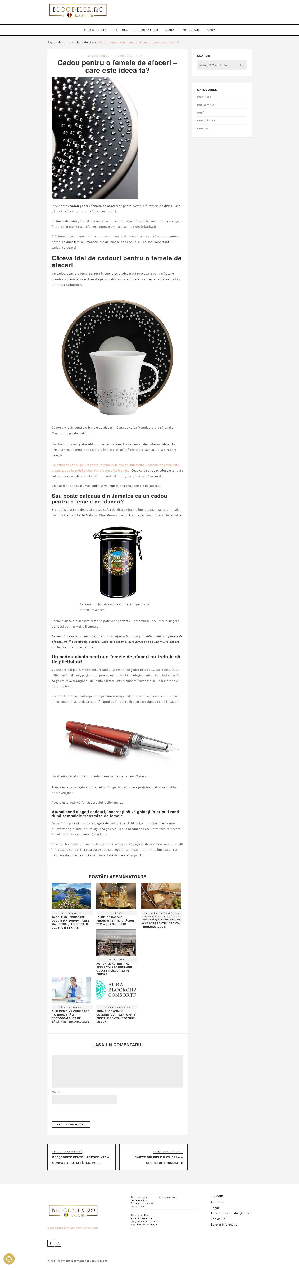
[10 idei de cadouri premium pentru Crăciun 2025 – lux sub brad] (116, 897)
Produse (121, 30)
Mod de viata (95, 30)
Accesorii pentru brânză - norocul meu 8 (160, 925)
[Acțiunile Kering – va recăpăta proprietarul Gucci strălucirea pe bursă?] (116, 943)
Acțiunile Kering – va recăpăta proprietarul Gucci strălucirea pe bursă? (114, 969)
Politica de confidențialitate (231, 1213)
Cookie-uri (218, 1219)
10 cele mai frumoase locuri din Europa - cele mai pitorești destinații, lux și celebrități (70, 922)
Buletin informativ (224, 1224)
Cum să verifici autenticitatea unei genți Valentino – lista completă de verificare (144, 1220)
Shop (211, 30)
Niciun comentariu (128, 55)
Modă (170, 30)
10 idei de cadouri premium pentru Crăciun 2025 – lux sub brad (115, 920)
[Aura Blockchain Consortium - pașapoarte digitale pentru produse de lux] (116, 991)
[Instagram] (58, 1243)
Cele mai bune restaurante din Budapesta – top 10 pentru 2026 (142, 1202)
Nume (56, 1092)
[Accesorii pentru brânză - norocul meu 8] (161, 897)
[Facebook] (50, 1243)
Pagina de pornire (60, 42)
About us (217, 1202)
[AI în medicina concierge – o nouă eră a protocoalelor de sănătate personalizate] (71, 991)
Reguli (215, 1208)
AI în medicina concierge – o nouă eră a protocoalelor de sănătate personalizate (70, 1016)
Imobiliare (191, 30)
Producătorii (146, 30)
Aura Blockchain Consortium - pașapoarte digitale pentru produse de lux (116, 1016)
